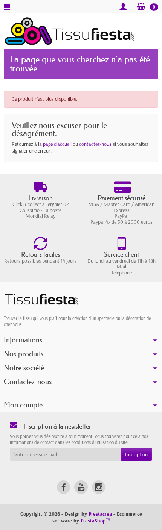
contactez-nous (95, 144)
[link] (63, 487)
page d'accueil (57, 144)
